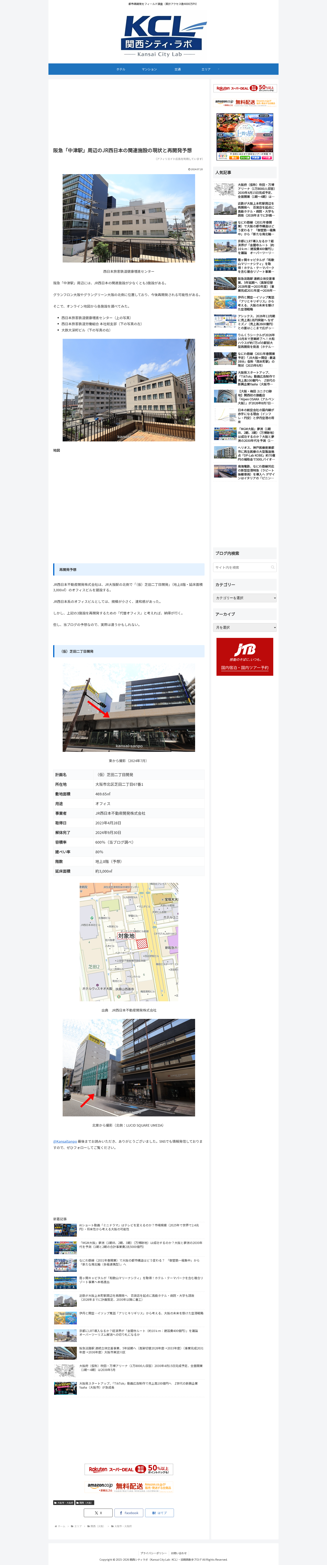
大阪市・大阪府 (65, 1502)
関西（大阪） (86, 1502)
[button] (272, 567)
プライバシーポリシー (153, 1553)
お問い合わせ (179, 1553)
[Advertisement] (129, 114)
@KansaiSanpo (65, 1141)
